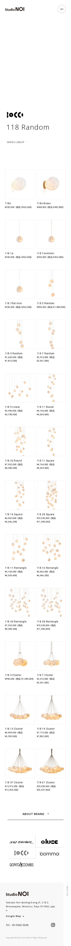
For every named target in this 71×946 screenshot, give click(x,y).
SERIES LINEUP (15, 142)
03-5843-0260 (20, 925)
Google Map (13, 916)
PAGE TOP (67, 891)
